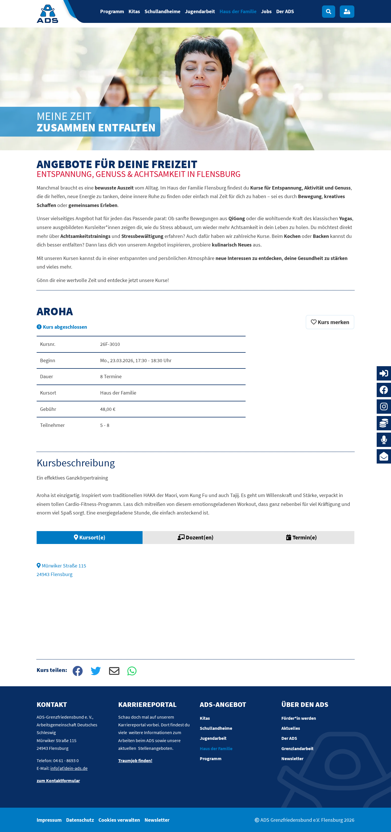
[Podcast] (384, 440)
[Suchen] (328, 11)
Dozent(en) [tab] (199, 537)
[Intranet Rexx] (384, 373)
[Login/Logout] (347, 11)
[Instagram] (384, 406)
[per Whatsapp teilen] (132, 671)
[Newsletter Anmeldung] (384, 456)
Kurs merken (333, 322)
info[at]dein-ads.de (69, 768)
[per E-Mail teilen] (113, 671)
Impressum (49, 820)
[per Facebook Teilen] (77, 671)
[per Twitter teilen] (95, 671)
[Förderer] (384, 423)
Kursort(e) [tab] (91, 537)
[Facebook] (384, 390)
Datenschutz (80, 820)
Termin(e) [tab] (304, 537)
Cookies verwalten (119, 820)
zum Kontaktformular (58, 780)
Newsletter (157, 820)
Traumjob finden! (135, 760)
